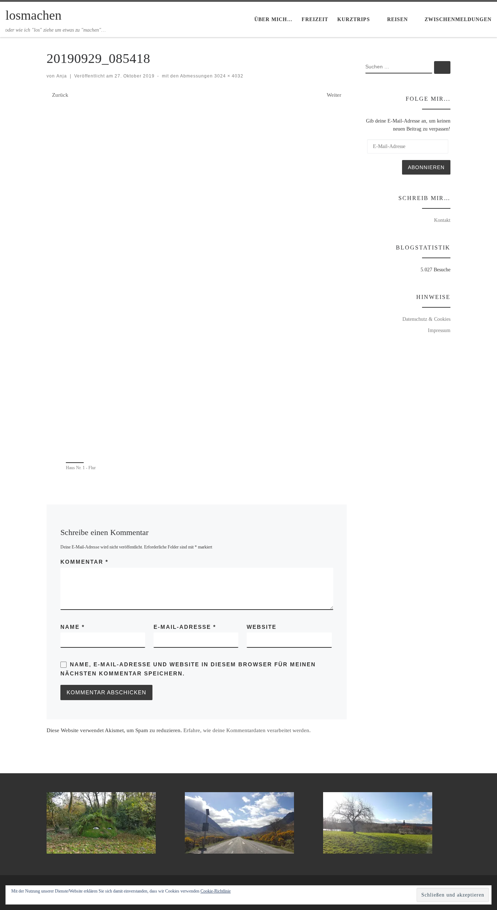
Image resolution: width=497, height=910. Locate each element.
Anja (61, 76)
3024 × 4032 (228, 76)
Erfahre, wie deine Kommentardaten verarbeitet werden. (247, 730)
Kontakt (442, 220)
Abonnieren (426, 167)
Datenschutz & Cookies (426, 319)
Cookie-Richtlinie (215, 891)
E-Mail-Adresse (185, 627)
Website (262, 627)
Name (72, 627)
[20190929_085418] (197, 279)
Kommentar (84, 562)
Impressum (439, 330)
